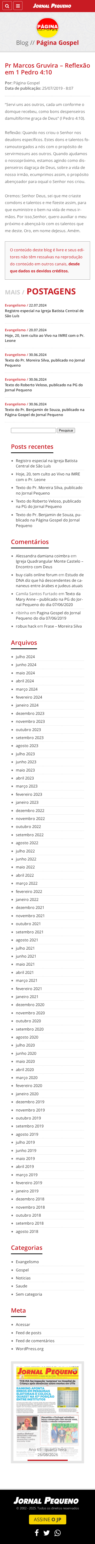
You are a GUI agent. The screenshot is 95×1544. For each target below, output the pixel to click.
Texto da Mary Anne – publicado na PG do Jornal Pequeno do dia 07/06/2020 (49, 599)
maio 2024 (25, 673)
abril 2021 (25, 972)
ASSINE (47, 1519)
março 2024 (27, 689)
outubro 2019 (28, 1118)
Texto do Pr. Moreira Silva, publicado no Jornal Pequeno (49, 490)
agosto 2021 (27, 940)
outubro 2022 (28, 826)
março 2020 (27, 1077)
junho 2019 (26, 1150)
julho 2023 (25, 753)
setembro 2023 (30, 737)
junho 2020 (26, 1053)
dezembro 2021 (30, 907)
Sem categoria (29, 1294)
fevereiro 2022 (29, 891)
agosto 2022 (27, 842)
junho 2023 (26, 761)
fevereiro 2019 (29, 1182)
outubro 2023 (28, 729)
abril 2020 (25, 1069)
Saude (21, 1286)
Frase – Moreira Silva (63, 626)
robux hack (26, 626)
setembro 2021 (30, 932)
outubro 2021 (28, 923)
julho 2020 (25, 1045)
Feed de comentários (35, 1340)
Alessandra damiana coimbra (43, 556)
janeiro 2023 (27, 802)
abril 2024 (25, 681)
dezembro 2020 (30, 1004)
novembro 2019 (30, 1110)
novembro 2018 (30, 1207)
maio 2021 (25, 964)
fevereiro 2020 (29, 1085)
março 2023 (27, 786)
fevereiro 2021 (29, 988)
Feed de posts (28, 1332)
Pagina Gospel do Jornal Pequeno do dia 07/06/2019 (48, 615)
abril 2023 (25, 778)
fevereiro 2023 (29, 794)
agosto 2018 (27, 1231)
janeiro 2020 (27, 1093)
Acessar (23, 1324)
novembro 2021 (30, 915)
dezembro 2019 (30, 1101)
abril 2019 (25, 1166)
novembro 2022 (30, 818)
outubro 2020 (28, 1021)
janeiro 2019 (27, 1191)
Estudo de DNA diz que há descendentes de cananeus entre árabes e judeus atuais (50, 580)
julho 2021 (25, 948)
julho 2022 (25, 851)
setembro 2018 (30, 1223)
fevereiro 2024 (29, 697)
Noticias (23, 1278)
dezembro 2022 (30, 810)
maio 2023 (25, 770)
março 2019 (27, 1174)
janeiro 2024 (27, 705)
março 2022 (27, 883)
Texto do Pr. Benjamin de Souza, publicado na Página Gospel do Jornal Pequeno (48, 520)
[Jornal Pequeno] (52, 5)
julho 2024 (25, 656)
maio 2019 (25, 1158)
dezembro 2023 (30, 713)
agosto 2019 (27, 1134)
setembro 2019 (30, 1126)
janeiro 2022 (27, 899)
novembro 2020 (30, 1013)
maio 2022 (25, 867)
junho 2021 (26, 956)
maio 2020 (25, 1061)
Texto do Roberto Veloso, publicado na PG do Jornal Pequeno (48, 503)
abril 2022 (25, 875)
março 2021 (27, 980)
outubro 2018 (28, 1215)
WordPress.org (30, 1348)
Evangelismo (27, 1261)
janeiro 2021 (27, 996)
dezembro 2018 (30, 1199)
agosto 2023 (27, 745)
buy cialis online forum (36, 574)
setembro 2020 (30, 1029)
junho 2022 (26, 859)
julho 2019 (25, 1142)
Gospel (22, 1270)
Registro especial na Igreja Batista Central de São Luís (46, 463)
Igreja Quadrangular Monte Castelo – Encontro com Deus (49, 564)
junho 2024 (26, 664)
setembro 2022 (30, 834)
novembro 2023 (30, 721)
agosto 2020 (27, 1037)
